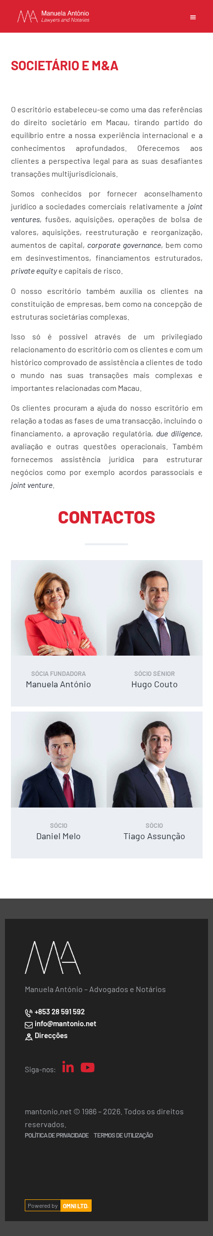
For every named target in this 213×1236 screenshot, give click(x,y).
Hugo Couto (154, 683)
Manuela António (58, 683)
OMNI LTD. (76, 1205)
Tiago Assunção (154, 835)
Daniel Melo (58, 835)
